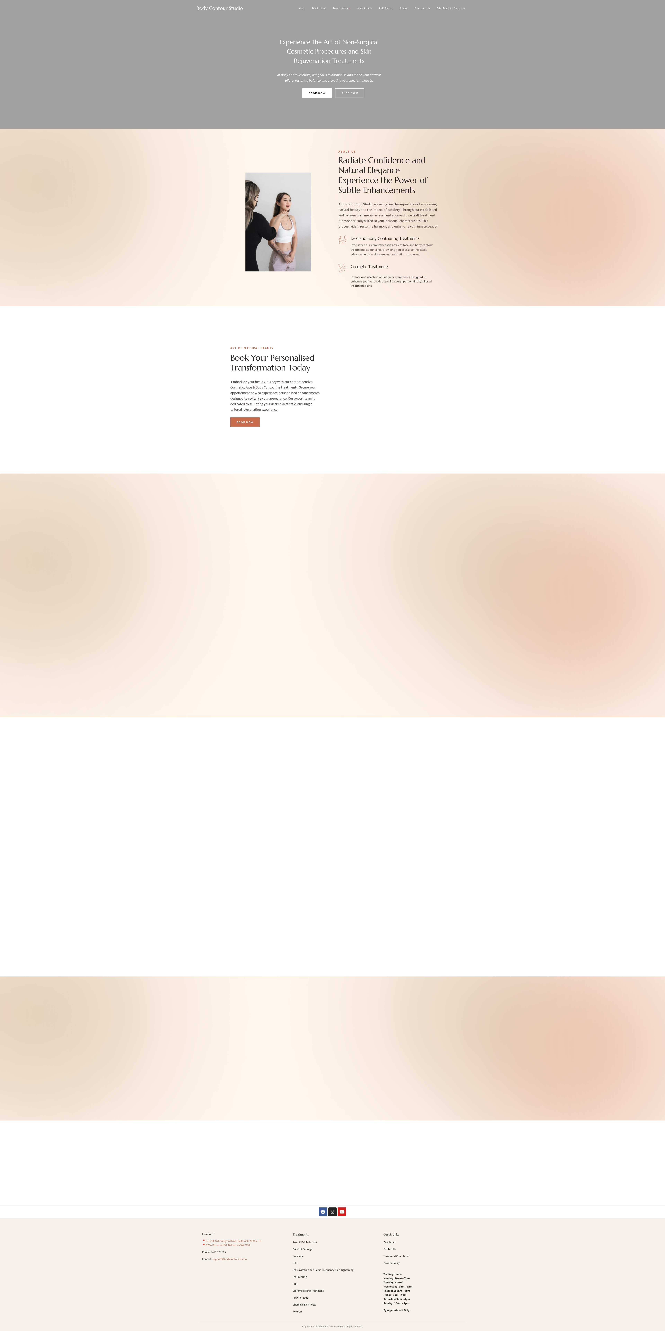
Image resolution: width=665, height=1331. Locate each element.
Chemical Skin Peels (304, 1305)
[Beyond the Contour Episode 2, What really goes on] (417, 1146)
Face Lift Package (302, 1249)
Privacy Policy (391, 1263)
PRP (295, 1284)
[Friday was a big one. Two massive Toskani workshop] (360, 1146)
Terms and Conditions (396, 1256)
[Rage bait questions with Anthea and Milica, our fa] (417, 1178)
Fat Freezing (300, 1277)
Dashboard (389, 1242)
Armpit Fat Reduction (305, 1242)
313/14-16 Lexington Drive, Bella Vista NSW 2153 (233, 1241)
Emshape (298, 1256)
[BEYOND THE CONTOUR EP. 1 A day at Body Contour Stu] (304, 1178)
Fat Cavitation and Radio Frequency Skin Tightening (323, 1270)
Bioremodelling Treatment (308, 1291)
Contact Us (389, 1249)
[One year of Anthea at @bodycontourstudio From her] (304, 1146)
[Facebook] (323, 1211)
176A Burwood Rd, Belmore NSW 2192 (228, 1245)
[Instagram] (332, 1211)
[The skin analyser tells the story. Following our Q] (247, 1146)
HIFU (295, 1263)
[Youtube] (342, 1211)
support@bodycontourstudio (229, 1259)
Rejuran (297, 1311)
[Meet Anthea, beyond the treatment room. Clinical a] (360, 1178)
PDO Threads (300, 1298)
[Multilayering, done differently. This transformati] (247, 1178)
